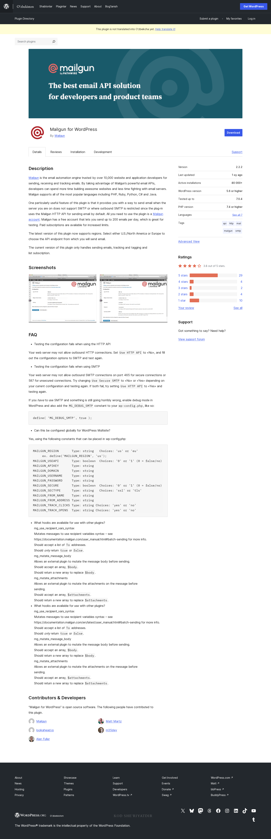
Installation (77, 152)
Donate (168, 789)
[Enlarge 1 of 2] (91, 279)
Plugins (68, 789)
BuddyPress (220, 795)
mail (239, 223)
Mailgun (60, 135)
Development (103, 152)
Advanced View (189, 241)
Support (237, 152)
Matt (215, 783)
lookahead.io (45, 730)
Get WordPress (254, 6)
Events (166, 783)
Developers (120, 789)
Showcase (70, 777)
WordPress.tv (122, 795)
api (224, 223)
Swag (167, 795)
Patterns (69, 795)
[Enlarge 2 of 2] (162, 279)
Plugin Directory (24, 18)
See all (238, 308)
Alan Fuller (43, 739)
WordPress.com (222, 777)
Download (233, 132)
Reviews (56, 152)
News (18, 783)
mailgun (228, 230)
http (231, 223)
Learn (116, 777)
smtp (238, 230)
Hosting (19, 789)
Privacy (19, 795)
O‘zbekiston (57, 815)
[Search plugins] (54, 41)
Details (37, 152)
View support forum (191, 339)
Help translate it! (165, 29)
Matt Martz (114, 721)
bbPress (217, 789)
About (18, 777)
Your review (186, 308)
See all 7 (237, 214)
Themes (69, 783)
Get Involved (170, 777)
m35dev (111, 730)
